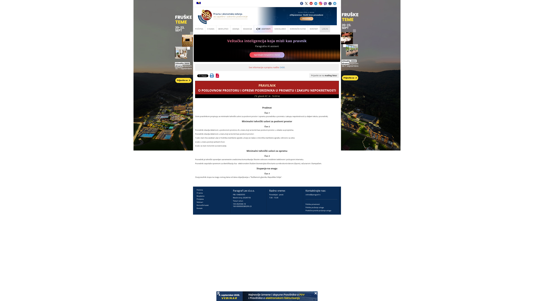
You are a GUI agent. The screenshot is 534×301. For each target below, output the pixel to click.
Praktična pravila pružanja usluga (318, 210)
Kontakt (199, 208)
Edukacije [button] (247, 29)
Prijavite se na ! (324, 75)
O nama (210, 29)
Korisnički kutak (203, 205)
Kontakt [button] (314, 29)
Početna (199, 29)
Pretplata (200, 199)
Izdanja (235, 29)
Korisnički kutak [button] (298, 29)
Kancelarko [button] (280, 29)
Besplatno (223, 29)
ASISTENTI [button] (265, 29)
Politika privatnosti (313, 204)
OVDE (282, 67)
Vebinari (200, 202)
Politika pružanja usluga (315, 207)
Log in (325, 29)
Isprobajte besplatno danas (267, 55)
